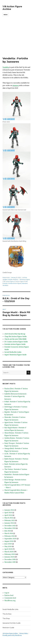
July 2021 (7, 531)
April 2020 (8, 549)
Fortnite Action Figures (14, 283)
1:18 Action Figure (25, 279)
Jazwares (24, 283)
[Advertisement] (16, 39)
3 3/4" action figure (8, 281)
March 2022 (8, 518)
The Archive (7, 614)
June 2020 (8, 544)
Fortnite (10, 279)
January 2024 (9, 510)
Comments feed (10, 598)
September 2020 (10, 539)
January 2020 (9, 557)
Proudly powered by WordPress (12, 635)
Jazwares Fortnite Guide (11, 623)
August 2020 (9, 541)
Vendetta (6, 67)
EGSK (25, 281)
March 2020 (8, 552)
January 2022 (9, 523)
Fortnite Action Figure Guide (14, 344)
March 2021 (8, 533)
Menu (6, 14)
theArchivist (6, 277)
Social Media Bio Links (12, 352)
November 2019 (9, 562)
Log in (6, 593)
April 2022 (8, 515)
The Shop (6, 618)
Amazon (16, 85)
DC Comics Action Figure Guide (16, 342)
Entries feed (8, 595)
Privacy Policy (23, 633)
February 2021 (9, 536)
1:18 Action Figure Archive (10, 633)
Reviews (15, 279)
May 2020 (8, 546)
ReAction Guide (8, 627)
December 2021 (9, 526)
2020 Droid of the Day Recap (14, 334)
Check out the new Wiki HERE (15, 339)
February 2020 (9, 554)
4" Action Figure (19, 281)
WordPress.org (9, 600)
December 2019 (9, 559)
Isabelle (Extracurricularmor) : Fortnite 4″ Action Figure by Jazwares (15, 396)
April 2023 (8, 513)
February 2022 (9, 520)
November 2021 (9, 528)
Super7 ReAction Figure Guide (15, 355)
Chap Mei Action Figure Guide (15, 336)
